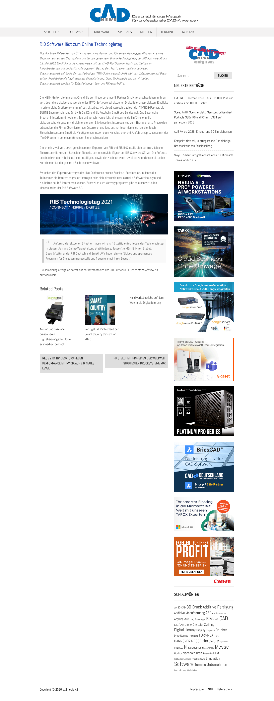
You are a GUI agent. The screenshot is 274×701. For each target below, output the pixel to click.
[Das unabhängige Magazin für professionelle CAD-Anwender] (49, 20)
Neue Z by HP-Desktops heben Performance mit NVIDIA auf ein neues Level (68, 363)
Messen (146, 32)
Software (76, 32)
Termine (167, 32)
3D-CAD (182, 607)
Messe (222, 646)
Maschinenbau (208, 648)
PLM (216, 653)
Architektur (181, 619)
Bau (192, 619)
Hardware (101, 32)
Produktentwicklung (182, 658)
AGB (210, 689)
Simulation (213, 658)
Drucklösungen (181, 635)
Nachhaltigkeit (192, 653)
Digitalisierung (185, 629)
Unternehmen (217, 664)
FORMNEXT (207, 635)
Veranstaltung (180, 670)
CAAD (215, 619)
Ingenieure (224, 641)
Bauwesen (200, 619)
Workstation (192, 670)
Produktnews (198, 658)
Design (188, 625)
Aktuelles (52, 32)
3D (175, 607)
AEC (208, 612)
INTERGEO (178, 647)
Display (200, 630)
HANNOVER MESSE (188, 641)
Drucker (221, 629)
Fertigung (194, 635)
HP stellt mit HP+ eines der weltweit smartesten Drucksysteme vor (139, 360)
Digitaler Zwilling (203, 625)
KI (185, 647)
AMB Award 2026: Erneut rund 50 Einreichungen (203, 131)
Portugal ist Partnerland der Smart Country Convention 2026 (102, 334)
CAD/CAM (179, 625)
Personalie (207, 653)
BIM (209, 619)
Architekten (221, 613)
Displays (210, 630)
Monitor (178, 653)
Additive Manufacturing (189, 613)
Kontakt (189, 32)
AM (213, 613)
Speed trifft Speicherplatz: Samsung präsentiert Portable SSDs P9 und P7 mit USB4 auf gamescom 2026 (203, 117)
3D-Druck (194, 607)
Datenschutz (224, 689)
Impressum (197, 689)
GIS (217, 635)
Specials (125, 32)
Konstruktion (194, 647)
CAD (223, 618)
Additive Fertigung (218, 607)
